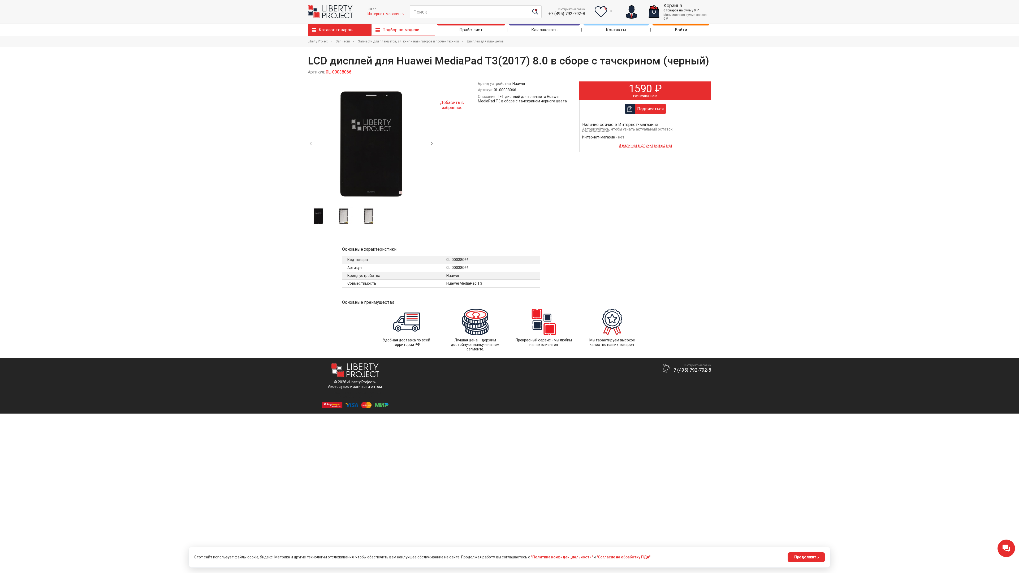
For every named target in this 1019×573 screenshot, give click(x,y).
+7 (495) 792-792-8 (566, 13)
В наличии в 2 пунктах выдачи (645, 145)
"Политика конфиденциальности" (562, 557)
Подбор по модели (400, 29)
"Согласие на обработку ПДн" (623, 557)
